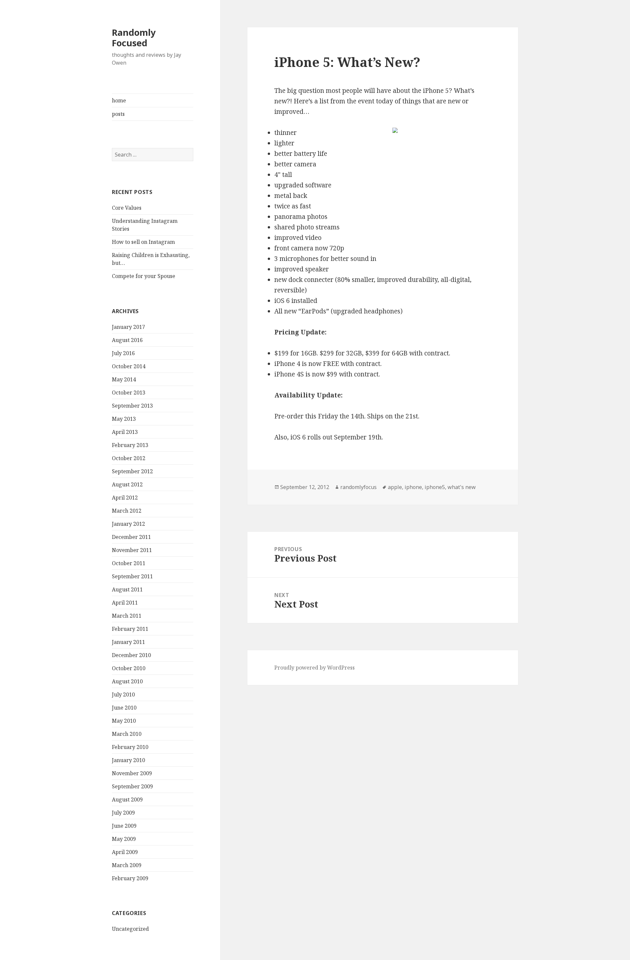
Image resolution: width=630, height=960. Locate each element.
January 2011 (128, 642)
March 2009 (126, 865)
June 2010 (124, 707)
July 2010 (123, 694)
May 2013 (124, 418)
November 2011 (132, 550)
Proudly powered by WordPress (314, 667)
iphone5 (435, 487)
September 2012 (132, 471)
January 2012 (128, 523)
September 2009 (132, 786)
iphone (413, 487)
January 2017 (128, 327)
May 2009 (124, 839)
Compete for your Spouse (143, 276)
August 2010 (127, 681)
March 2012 (126, 510)
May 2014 (124, 379)
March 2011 (126, 615)
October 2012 (128, 458)
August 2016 (127, 340)
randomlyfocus (358, 487)
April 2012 (125, 497)
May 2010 (124, 720)
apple (395, 487)
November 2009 (132, 773)
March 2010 (126, 733)
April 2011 (125, 602)
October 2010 (128, 668)
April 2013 (125, 432)
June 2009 (124, 825)
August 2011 (127, 589)
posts (118, 113)
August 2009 (127, 799)
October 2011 (128, 563)
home (119, 100)
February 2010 (130, 747)
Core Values (126, 207)
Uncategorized (130, 928)
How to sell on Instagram (143, 241)
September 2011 (132, 576)
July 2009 (123, 812)
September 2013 (132, 405)
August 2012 (127, 484)
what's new (462, 487)
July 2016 (123, 353)
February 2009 (130, 878)
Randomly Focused (134, 37)
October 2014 (128, 366)
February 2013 (130, 445)
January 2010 (128, 760)
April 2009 (125, 852)
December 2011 (131, 537)
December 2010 (131, 655)
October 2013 (128, 392)
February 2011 (130, 628)
